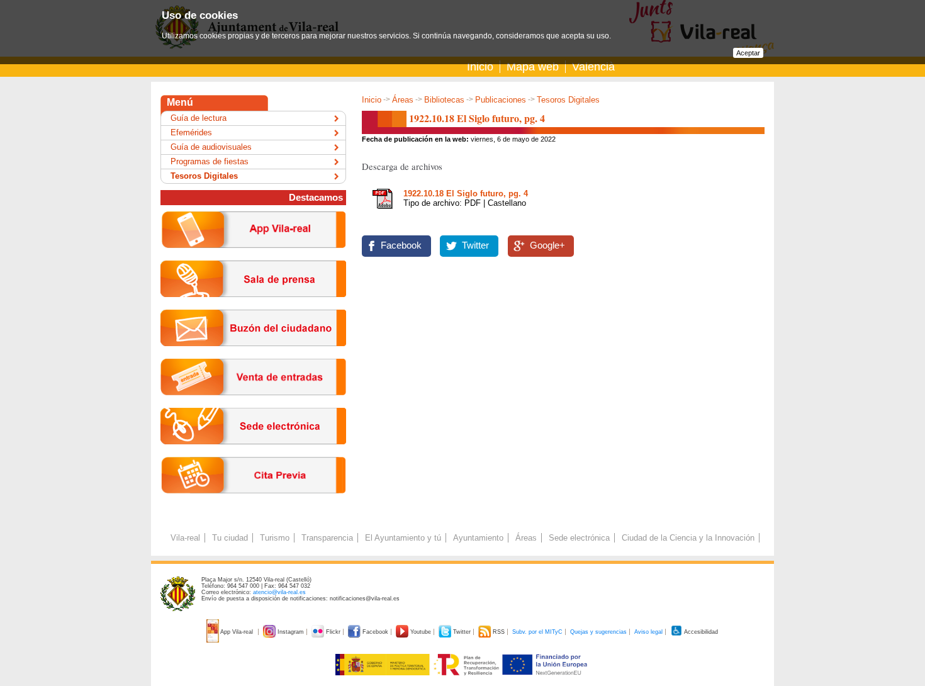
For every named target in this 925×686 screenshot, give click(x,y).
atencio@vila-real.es (279, 592)
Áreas (402, 99)
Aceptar (748, 53)
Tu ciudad (230, 538)
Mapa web (533, 66)
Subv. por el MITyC (537, 632)
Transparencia (327, 538)
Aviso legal (648, 632)
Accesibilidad (700, 632)
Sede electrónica (579, 538)
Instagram (291, 632)
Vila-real (185, 538)
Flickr (333, 632)
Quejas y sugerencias (598, 632)
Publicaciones (500, 99)
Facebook (401, 245)
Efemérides (191, 132)
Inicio (480, 66)
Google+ (547, 245)
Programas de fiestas (210, 161)
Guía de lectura (199, 118)
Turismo (274, 538)
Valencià (593, 66)
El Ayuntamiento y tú (403, 538)
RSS (499, 632)
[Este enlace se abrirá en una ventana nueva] (253, 454)
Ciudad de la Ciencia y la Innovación (688, 538)
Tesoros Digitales (568, 99)
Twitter (475, 245)
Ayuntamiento (478, 538)
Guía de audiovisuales (211, 147)
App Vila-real (237, 632)
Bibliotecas (444, 99)
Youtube (420, 632)
